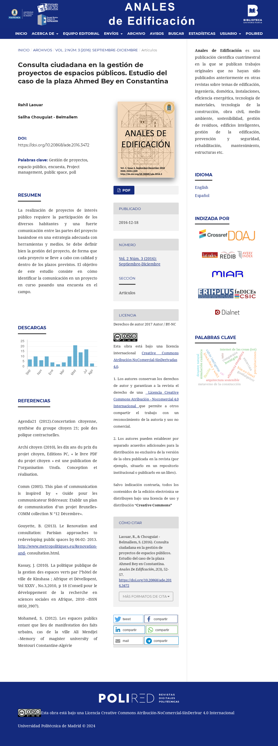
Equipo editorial (81, 33)
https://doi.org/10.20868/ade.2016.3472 (53, 145)
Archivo (136, 33)
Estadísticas (202, 33)
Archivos (42, 50)
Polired (254, 33)
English (201, 187)
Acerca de (43, 33)
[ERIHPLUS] (227, 277)
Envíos (111, 33)
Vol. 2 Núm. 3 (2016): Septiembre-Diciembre (96, 50)
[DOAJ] (242, 239)
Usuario (229, 33)
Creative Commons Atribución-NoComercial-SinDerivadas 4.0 (146, 359)
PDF (125, 190)
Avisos (157, 33)
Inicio (21, 33)
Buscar (176, 33)
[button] (128, 619)
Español (202, 195)
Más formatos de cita (145, 596)
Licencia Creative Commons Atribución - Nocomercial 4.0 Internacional (146, 399)
